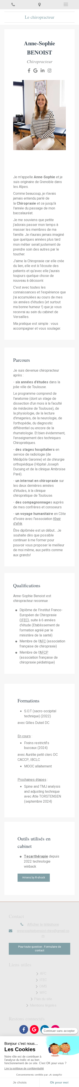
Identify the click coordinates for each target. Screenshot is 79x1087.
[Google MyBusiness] (35, 71)
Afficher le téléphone (43, 924)
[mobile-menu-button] (66, 4)
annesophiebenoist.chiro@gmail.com (43, 933)
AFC (43, 641)
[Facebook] (29, 71)
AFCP (44, 652)
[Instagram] (50, 71)
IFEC (24, 620)
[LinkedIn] (43, 71)
